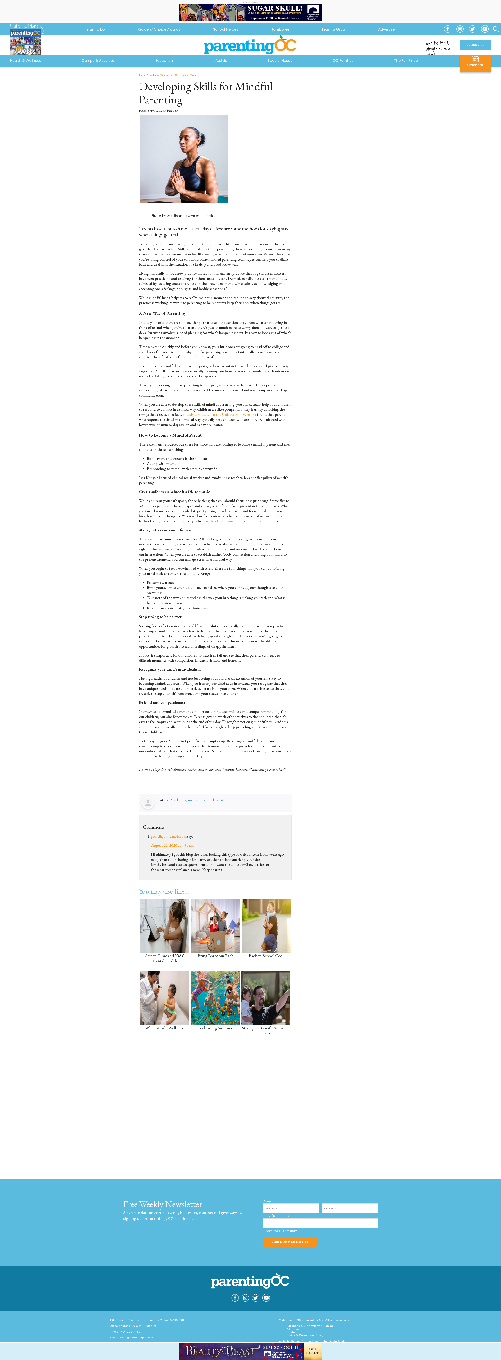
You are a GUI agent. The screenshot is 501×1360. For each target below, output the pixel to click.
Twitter (472, 31)
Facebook (447, 31)
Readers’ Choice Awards (159, 29)
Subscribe (475, 45)
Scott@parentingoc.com (136, 1337)
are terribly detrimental (223, 520)
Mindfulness (166, 75)
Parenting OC (250, 45)
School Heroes (225, 29)
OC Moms (190, 75)
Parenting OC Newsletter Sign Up (310, 1325)
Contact (292, 1332)
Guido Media (338, 1341)
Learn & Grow (334, 29)
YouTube (485, 31)
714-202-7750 (131, 1331)
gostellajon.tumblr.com (169, 836)
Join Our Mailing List (289, 1242)
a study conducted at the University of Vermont (219, 414)
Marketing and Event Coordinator (196, 799)
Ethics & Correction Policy (305, 1335)
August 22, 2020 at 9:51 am (172, 845)
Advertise (386, 29)
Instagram (460, 31)
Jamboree (280, 29)
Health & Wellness (149, 75)
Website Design (290, 1341)
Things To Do (93, 29)
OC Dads (179, 75)
